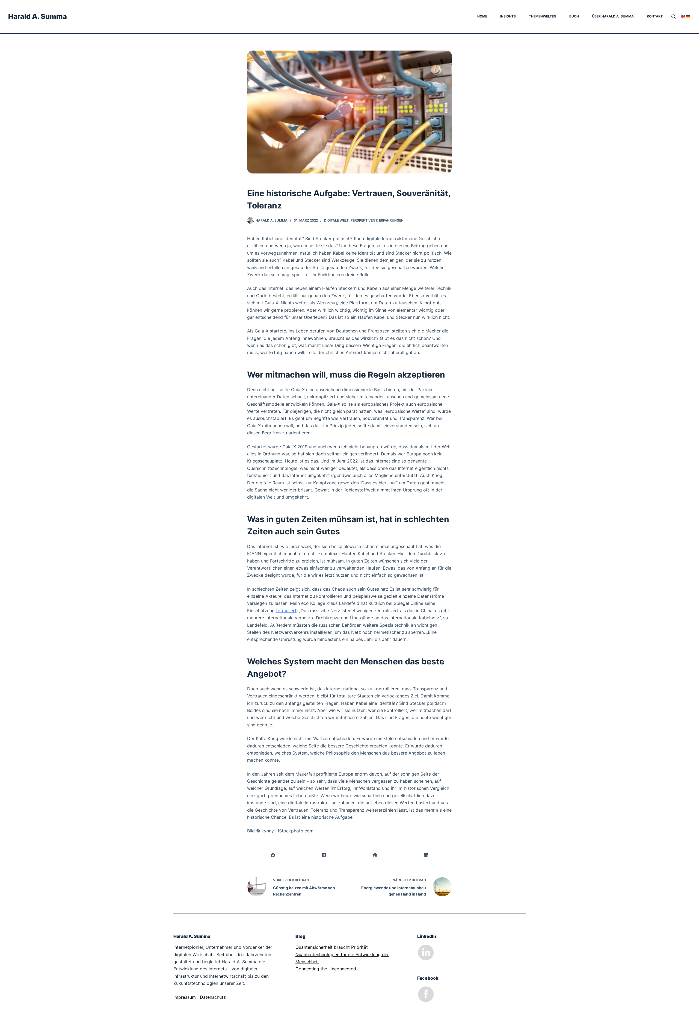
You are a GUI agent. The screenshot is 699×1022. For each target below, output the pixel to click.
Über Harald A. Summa (613, 16)
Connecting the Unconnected (325, 968)
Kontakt (655, 16)
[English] (683, 16)
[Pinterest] (375, 855)
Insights (508, 16)
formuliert (286, 610)
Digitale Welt (336, 220)
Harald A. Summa (37, 16)
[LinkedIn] (426, 855)
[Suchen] (673, 16)
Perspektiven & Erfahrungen (377, 220)
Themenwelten (542, 16)
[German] (688, 16)
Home (482, 16)
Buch (574, 16)
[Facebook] (272, 855)
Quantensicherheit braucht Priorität (331, 947)
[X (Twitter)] (324, 855)
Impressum (184, 997)
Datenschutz (213, 997)
